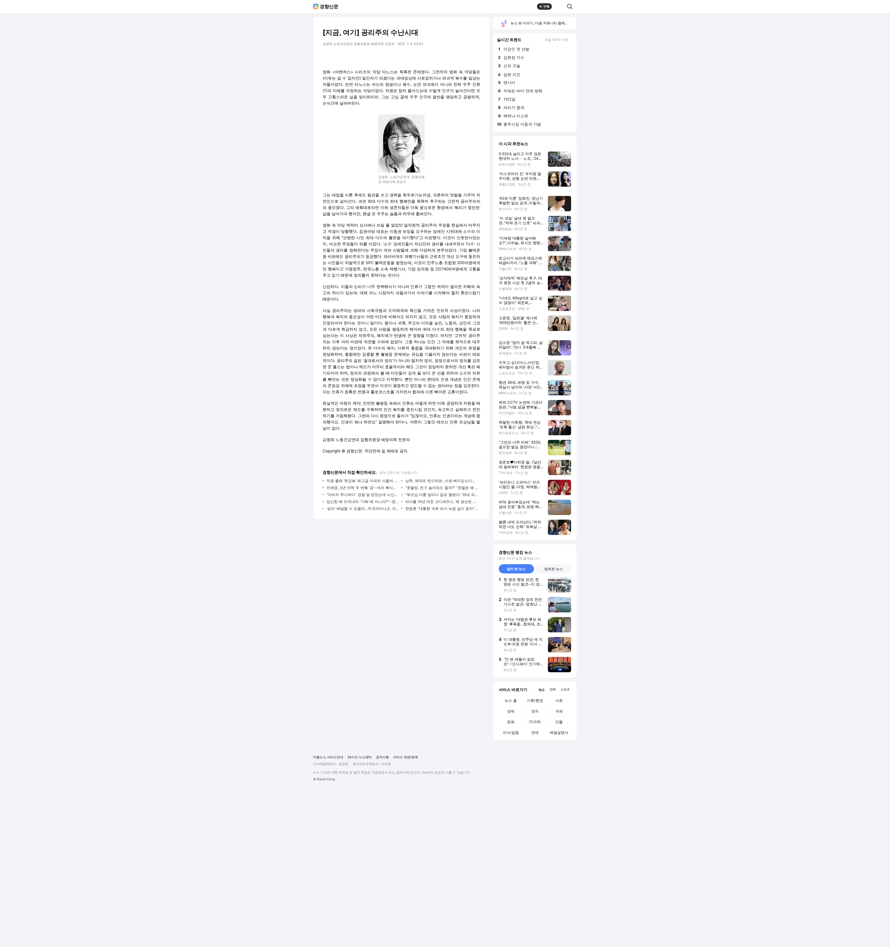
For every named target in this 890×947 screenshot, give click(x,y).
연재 (535, 732)
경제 (511, 711)
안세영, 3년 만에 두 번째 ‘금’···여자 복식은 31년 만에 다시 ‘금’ (363, 487)
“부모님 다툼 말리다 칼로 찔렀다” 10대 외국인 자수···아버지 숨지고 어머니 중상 (441, 494)
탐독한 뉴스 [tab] (553, 569)
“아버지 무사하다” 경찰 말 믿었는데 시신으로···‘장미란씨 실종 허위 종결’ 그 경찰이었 (363, 494)
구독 (546, 6)
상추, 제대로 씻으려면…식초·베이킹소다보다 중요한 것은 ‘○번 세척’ (441, 480)
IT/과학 (535, 722)
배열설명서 (559, 732)
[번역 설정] (457, 57)
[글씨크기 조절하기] (466, 57)
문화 (511, 722)
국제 (559, 711)
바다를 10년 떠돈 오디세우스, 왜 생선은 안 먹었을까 (441, 501)
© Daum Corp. (324, 779)
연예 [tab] (553, 689)
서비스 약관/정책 (405, 757)
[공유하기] (559, 6)
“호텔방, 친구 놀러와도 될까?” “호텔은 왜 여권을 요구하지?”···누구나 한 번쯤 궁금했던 (441, 487)
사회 (559, 700)
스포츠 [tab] (565, 689)
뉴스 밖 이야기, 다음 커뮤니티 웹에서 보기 (543, 23)
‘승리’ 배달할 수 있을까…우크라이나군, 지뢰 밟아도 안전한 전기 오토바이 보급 (363, 508)
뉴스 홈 (511, 700)
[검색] (571, 6)
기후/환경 (535, 700)
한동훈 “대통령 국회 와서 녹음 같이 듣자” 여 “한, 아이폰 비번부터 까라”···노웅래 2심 (441, 508)
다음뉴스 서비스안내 (328, 757)
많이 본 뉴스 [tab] (516, 569)
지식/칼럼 (511, 732)
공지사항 (382, 757)
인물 (559, 722)
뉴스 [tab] (541, 689)
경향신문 (329, 6)
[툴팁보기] (571, 40)
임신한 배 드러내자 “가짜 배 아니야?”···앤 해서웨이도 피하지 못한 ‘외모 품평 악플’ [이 (363, 501)
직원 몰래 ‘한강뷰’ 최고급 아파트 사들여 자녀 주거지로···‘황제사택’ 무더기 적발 (363, 480)
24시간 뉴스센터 (359, 757)
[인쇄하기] (475, 57)
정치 (535, 711)
